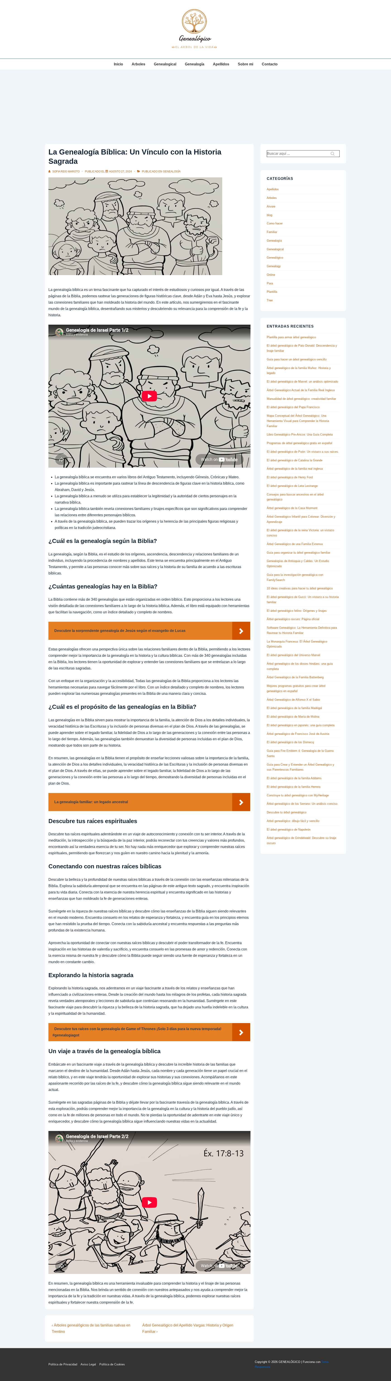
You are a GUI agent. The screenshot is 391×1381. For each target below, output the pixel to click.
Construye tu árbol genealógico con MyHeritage (298, 795)
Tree (270, 300)
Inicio (118, 64)
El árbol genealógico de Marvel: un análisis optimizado (302, 381)
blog (269, 215)
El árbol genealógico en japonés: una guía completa (300, 725)
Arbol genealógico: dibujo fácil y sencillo (293, 821)
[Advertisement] (195, 103)
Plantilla (272, 291)
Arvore (271, 206)
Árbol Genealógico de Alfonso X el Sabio (293, 699)
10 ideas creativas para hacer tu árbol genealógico (300, 588)
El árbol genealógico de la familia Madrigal (294, 708)
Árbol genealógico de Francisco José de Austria (298, 734)
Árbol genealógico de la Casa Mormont (292, 508)
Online (271, 274)
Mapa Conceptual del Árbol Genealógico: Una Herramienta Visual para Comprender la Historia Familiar (298, 421)
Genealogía (194, 64)
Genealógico (275, 257)
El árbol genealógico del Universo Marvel (293, 655)
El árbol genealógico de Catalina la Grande (294, 460)
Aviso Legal (88, 1364)
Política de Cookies (112, 1364)
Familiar (272, 232)
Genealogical (165, 64)
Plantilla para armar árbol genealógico (291, 337)
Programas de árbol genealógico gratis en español (299, 443)
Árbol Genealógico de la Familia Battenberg (295, 677)
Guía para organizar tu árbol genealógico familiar (298, 552)
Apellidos (221, 64)
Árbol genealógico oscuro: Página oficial (293, 619)
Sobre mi (245, 64)
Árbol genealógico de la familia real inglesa (295, 468)
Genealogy (274, 266)
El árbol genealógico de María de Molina (293, 716)
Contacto (270, 64)
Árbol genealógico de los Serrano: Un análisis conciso (302, 803)
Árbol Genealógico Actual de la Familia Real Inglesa (301, 390)
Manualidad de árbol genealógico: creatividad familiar (301, 398)
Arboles (138, 64)
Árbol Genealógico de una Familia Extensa (295, 544)
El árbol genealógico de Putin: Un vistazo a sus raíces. (303, 451)
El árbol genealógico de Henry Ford (290, 477)
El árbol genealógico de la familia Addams (294, 778)
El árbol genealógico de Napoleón (288, 829)
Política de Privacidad (62, 1364)
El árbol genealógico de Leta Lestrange (292, 486)
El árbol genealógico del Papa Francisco (293, 407)
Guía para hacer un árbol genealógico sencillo (297, 359)
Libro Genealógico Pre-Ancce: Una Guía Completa (300, 434)
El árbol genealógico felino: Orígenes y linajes (297, 610)
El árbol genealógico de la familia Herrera (293, 786)
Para (270, 283)
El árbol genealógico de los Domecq (290, 742)
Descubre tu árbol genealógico (286, 812)
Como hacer (275, 223)
